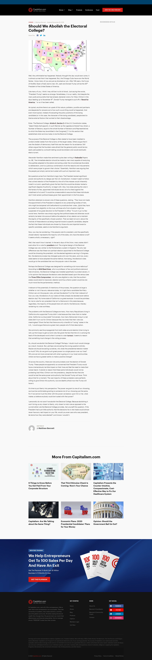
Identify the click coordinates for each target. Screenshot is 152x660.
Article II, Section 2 (57, 123)
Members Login (74, 622)
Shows (61, 10)
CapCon (72, 618)
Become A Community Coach (96, 613)
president (50, 245)
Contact (91, 617)
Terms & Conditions (108, 656)
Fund (97, 10)
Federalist (78, 158)
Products (79, 10)
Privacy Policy (97, 656)
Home (71, 606)
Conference (89, 10)
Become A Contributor (96, 609)
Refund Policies (119, 656)
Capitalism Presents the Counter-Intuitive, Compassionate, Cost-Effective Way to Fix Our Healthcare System (104, 488)
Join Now (72, 625)
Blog (69, 10)
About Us (92, 606)
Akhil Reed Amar (45, 269)
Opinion (30, 22)
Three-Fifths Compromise (41, 277)
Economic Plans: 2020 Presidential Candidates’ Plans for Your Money (75, 524)
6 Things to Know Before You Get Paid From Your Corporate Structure (40, 486)
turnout (70, 335)
